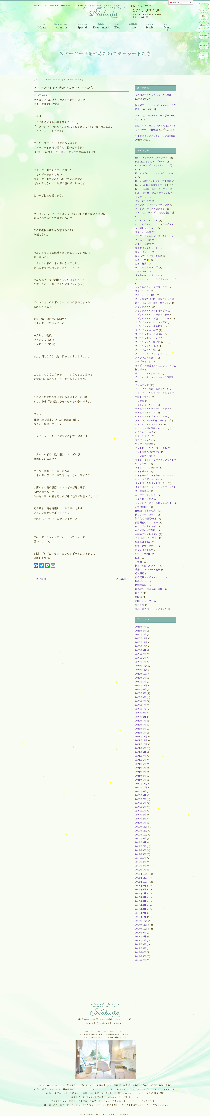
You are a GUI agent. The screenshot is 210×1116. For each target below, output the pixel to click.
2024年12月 (141, 666)
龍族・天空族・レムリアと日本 (151, 609)
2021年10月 (141, 744)
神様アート (140, 581)
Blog (117, 27)
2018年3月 (140, 909)
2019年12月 (141, 827)
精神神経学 (140, 585)
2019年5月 (140, 854)
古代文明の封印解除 (145, 530)
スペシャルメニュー (145, 358)
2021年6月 (140, 760)
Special (82, 27)
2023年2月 (140, 701)
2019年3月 (140, 862)
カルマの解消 (142, 260)
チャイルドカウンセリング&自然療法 (154, 377)
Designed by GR (125, 1114)
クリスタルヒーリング (146, 267)
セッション (54, 1089)
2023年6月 (140, 689)
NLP (116, 1105)
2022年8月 (140, 717)
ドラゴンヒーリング (145, 405)
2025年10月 (141, 646)
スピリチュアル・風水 (146, 346)
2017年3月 (140, 956)
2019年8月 (140, 842)
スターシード (142, 291)
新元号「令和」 (143, 554)
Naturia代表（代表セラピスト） (204, 25)
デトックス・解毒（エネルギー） (152, 389)
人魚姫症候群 (142, 507)
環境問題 (139, 573)
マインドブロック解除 (146, 468)
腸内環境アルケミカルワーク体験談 (153, 95)
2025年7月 (140, 654)
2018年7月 (140, 893)
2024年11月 (141, 670)
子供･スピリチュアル (146, 538)
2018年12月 (141, 874)
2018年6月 (140, 897)
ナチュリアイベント (145, 413)
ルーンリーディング (145, 495)
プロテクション (59, 1101)
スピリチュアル (143, 307)
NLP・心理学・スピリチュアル (151, 189)
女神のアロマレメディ (146, 534)
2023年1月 (140, 705)
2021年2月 (140, 776)
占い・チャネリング (145, 526)
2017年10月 (141, 929)
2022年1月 (140, 733)
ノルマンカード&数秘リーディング (153, 421)
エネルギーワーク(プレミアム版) (88, 1097)
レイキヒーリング (144, 499)
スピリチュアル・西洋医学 (148, 334)
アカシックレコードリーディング (152, 205)
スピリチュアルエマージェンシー (152, 315)
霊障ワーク (74, 1101)
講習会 (100, 1085)
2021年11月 (141, 740)
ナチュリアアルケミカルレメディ (152, 409)
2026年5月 (140, 627)
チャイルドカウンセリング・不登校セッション (145, 1105)
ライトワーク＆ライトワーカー (151, 483)
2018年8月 (140, 889)
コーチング (140, 271)
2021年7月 (140, 756)
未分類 (138, 562)
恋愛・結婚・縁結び (145, 546)
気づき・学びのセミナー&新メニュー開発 (66, 1093)
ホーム (37, 80)
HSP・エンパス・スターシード (151, 158)
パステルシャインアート (147, 424)
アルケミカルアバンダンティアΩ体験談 (155, 136)
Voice (101, 27)
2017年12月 (141, 921)
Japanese (178, 2)
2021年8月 (140, 752)
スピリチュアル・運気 (146, 338)
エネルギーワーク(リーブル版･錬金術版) (143, 1093)
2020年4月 (140, 811)
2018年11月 (141, 878)
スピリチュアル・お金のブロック (152, 319)
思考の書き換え (143, 542)
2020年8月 (140, 795)
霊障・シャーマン (144, 601)
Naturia (103, 34)
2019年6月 (140, 850)
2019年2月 (140, 866)
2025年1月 (140, 662)
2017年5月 (140, 948)
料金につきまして (144, 550)
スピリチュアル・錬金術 (147, 342)
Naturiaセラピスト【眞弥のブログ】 (154, 165)
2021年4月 (140, 768)
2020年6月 (140, 803)
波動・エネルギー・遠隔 (147, 570)
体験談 (136, 1085)
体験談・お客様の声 (145, 511)
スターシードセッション (62, 152)
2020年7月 (140, 799)
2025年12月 (141, 638)
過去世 (138, 593)
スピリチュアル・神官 (146, 330)
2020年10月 (141, 787)
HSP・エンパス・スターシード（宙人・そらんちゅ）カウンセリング (76, 1105)
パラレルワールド (144, 432)
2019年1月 (140, 870)
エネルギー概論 (143, 232)
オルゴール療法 (143, 244)
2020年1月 (140, 823)
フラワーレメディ (144, 440)
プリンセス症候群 (144, 444)
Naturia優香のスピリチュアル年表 (153, 181)
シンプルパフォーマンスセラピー (152, 287)
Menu (167, 27)
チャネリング (142, 385)
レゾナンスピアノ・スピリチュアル (153, 503)
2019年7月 (140, 846)
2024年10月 (141, 674)
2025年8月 (140, 650)
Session (150, 27)
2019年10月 (141, 835)
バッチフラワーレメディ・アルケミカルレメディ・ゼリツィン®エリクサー (139, 1089)
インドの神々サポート (146, 220)
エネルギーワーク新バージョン (123, 1097)
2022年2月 (140, 729)
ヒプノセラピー (143, 436)
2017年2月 (140, 960)
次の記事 (121, 579)
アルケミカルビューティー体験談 (152, 116)
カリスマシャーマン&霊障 (148, 256)
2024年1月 (140, 682)
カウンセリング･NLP (146, 248)
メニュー (204, 7)
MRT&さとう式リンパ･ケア (150, 162)
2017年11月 (141, 925)
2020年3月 (140, 815)
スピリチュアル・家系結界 (148, 326)
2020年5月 (140, 807)
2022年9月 (140, 713)
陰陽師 (138, 597)
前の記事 (41, 579)
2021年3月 (140, 772)
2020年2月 (140, 819)
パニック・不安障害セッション (151, 428)
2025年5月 (140, 658)
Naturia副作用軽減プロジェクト (152, 185)
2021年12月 (141, 737)
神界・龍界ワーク (92, 1101)
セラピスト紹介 (204, 35)
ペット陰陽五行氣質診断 (147, 452)
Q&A (109, 1085)
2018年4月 (140, 905)
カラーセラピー (143, 252)
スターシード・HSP (145, 295)
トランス (139, 401)
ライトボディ (142, 471)
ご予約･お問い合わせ (161, 1085)
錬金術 (126, 1085)
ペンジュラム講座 (144, 456)
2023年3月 (140, 697)
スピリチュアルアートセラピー (151, 311)
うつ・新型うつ (143, 201)
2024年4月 (140, 678)
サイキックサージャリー (147, 275)
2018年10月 (141, 882)
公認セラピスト (86, 1085)
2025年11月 (141, 642)
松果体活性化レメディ (146, 566)
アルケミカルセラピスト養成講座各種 (154, 213)
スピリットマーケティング (148, 354)
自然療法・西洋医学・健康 (148, 589)
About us (61, 27)
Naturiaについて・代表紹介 (61, 1085)
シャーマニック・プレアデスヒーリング (155, 279)
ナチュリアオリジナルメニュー (151, 417)
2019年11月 (141, 831)
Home (42, 27)
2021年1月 (140, 780)
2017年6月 (140, 944)
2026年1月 (140, 635)
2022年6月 (140, 725)
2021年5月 (140, 764)
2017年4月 (140, 952)
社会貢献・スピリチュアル (148, 577)
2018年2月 (140, 913)
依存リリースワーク (145, 515)
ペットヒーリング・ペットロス (151, 448)
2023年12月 (141, 685)
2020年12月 (141, 784)
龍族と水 (139, 605)
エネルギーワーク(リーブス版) (106, 1093)
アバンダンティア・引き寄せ (150, 209)
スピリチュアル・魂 (145, 350)
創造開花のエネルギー (146, 523)
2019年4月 (140, 858)
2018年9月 (140, 886)
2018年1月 (140, 917)
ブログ (145, 1085)
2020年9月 (140, 791)
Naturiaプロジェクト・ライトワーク (154, 173)
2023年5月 (140, 693)
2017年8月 (140, 936)
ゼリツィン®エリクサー (148, 373)
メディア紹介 (40, 1089)
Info (133, 27)
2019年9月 (140, 839)
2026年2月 (140, 631)
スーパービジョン (144, 362)
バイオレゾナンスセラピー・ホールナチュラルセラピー (131, 1101)
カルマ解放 (140, 264)
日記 (137, 558)
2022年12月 (141, 709)
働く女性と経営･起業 (146, 519)
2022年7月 (140, 721)
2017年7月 (140, 940)
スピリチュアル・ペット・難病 (151, 322)
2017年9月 (140, 933)
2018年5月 (140, 901)
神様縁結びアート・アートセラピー (81, 1089)
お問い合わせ (204, 45)
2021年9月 (140, 748)
